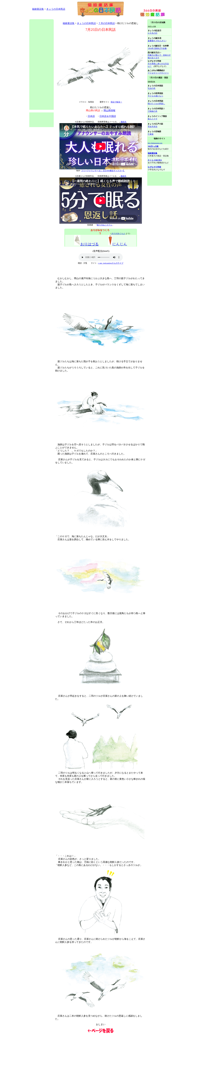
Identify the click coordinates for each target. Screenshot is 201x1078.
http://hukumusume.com (155, 143)
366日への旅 (153, 146)
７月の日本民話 (106, 23)
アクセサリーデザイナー (158, 73)
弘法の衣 (151, 88)
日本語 (91, 116)
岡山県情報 (109, 110)
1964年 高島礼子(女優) (157, 48)
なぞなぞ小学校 (154, 167)
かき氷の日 (152, 33)
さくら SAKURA (155, 160)
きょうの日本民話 (55, 9)
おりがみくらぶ (118, 233)
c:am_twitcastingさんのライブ (110, 263)
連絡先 (123, 122)
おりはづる (89, 244)
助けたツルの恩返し (156, 103)
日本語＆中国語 (107, 116)
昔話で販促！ (116, 102)
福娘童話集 (38, 9)
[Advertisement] (82, 18)
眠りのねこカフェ (104, 225)
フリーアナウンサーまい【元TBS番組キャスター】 (103, 171)
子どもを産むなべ (155, 96)
